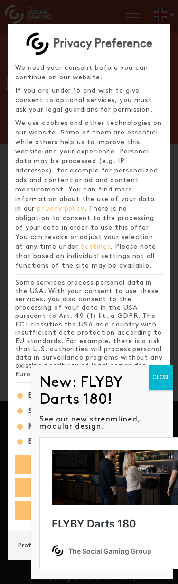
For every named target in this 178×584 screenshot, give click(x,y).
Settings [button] (95, 246)
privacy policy (60, 208)
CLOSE (160, 377)
